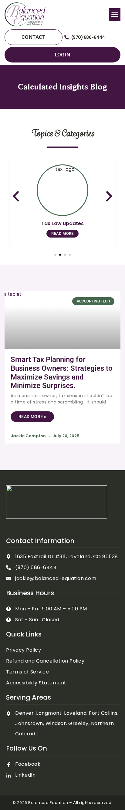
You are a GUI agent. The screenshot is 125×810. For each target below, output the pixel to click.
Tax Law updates (62, 223)
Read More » (32, 416)
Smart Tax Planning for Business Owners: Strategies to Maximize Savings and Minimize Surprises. (62, 372)
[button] (114, 14)
